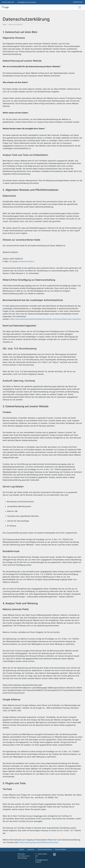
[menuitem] (75, 2)
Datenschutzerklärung (45, 849)
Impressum (31, 849)
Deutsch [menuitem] (80, 2)
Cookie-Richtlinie (60, 849)
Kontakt (21, 849)
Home (4, 24)
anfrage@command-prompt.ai (21, 261)
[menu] (80, 7)
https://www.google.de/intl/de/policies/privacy (38, 842)
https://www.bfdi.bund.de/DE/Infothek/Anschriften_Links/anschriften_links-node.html (45, 319)
